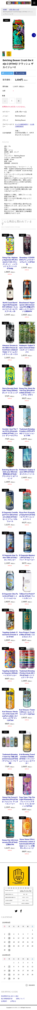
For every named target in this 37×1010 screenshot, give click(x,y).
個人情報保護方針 (7, 998)
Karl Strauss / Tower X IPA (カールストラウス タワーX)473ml (27, 712)
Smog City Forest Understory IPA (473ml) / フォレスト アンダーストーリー (10, 800)
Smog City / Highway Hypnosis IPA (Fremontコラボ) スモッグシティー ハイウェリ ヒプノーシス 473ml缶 (10, 263)
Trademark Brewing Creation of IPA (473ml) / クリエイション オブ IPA (27, 432)
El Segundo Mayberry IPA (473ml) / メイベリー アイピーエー (27, 558)
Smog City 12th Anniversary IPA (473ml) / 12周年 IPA (10, 842)
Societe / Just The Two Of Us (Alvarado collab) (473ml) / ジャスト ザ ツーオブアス (10, 432)
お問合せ (13, 1001)
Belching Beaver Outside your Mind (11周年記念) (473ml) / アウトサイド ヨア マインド (10, 474)
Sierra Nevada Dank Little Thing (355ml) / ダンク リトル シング (10, 391)
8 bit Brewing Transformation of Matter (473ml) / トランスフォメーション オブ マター (27, 759)
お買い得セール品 (14, 9)
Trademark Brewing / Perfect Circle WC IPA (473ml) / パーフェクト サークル (27, 674)
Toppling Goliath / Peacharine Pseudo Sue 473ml (10, 635)
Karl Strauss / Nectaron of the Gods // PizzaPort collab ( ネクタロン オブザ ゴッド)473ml (10, 716)
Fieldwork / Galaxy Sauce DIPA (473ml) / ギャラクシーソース (27, 472)
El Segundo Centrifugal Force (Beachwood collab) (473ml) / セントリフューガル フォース (10, 517)
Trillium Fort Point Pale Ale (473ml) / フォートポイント (27, 596)
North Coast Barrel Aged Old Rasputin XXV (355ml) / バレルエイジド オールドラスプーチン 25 (10, 307)
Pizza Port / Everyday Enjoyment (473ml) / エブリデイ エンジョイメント (27, 516)
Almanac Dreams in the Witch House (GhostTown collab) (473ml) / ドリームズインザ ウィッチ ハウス (10, 350)
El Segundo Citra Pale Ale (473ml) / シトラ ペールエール (10, 596)
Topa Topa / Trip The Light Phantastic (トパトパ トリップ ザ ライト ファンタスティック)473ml (27, 801)
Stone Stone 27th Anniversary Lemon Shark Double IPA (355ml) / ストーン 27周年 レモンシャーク (27, 844)
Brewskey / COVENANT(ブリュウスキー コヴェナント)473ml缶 (27, 261)
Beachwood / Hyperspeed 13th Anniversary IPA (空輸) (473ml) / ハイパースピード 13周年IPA (27, 307)
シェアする (20, 73)
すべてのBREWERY (21, 124)
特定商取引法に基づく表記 (9, 996)
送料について (20, 998)
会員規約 (4, 1001)
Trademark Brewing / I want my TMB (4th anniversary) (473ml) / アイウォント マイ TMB (10, 759)
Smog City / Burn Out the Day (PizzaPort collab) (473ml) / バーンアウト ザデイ (27, 392)
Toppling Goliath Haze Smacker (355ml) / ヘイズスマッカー (10, 673)
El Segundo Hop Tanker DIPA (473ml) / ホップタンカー (10, 558)
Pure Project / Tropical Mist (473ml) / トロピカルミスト (27, 635)
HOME (5, 9)
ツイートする (8, 73)
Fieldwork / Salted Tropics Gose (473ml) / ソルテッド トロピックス (27, 349)
